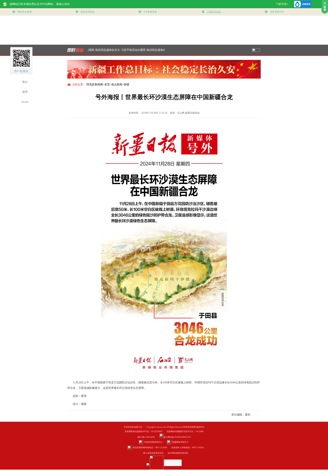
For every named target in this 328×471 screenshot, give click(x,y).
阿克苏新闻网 (94, 84)
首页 (107, 84)
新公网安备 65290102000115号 (177, 437)
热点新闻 (116, 84)
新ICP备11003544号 (148, 437)
